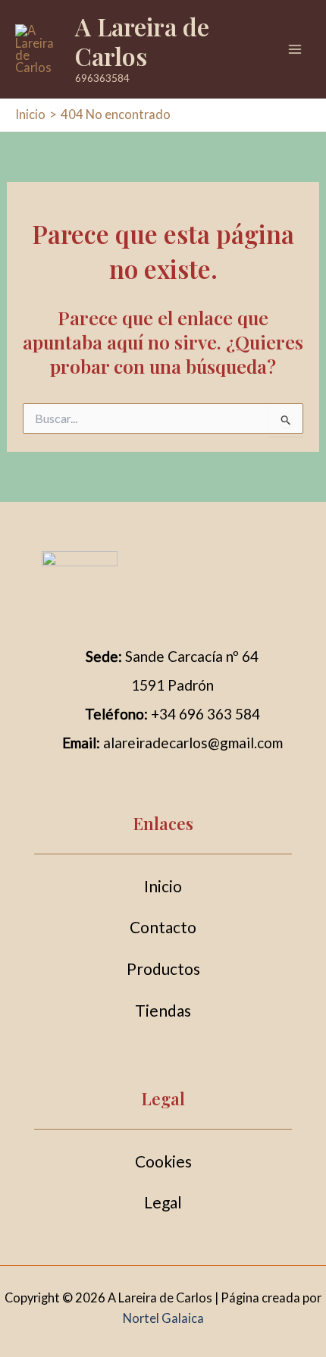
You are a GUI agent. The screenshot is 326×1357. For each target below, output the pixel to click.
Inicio (163, 885)
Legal (163, 1201)
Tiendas (163, 1010)
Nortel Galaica (163, 1318)
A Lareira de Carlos (142, 40)
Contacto (163, 926)
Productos (163, 968)
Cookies (163, 1161)
